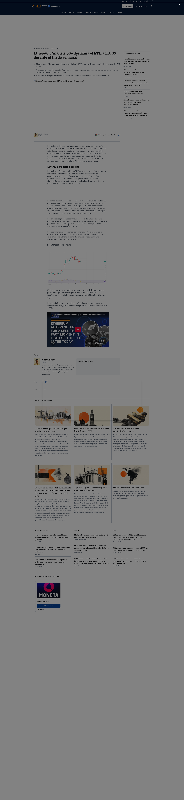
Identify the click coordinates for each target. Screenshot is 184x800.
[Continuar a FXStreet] (180, 4)
